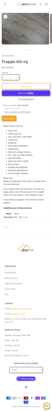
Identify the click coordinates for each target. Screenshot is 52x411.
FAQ (6, 294)
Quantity (5, 72)
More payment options (26, 99)
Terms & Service (11, 278)
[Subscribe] (39, 370)
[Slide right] (31, 49)
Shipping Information (13, 284)
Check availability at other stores (17, 112)
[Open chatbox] (46, 406)
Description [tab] (9, 118)
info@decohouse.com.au (21, 309)
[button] (4, 4)
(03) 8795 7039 (18, 314)
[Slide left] (20, 49)
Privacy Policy (10, 273)
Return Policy (10, 289)
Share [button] (7, 227)
